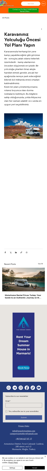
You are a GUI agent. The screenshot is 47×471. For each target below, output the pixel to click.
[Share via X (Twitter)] (11, 252)
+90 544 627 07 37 (24, 439)
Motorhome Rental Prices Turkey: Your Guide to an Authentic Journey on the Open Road (23, 296)
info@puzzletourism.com (23, 431)
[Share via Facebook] (5, 252)
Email (7, 401)
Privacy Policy (23, 426)
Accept (34, 468)
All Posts (5, 18)
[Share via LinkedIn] (16, 252)
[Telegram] (15, 388)
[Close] (44, 457)
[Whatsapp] (8, 388)
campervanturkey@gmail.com (24, 433)
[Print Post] (27, 252)
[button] (30, 4)
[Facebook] (27, 388)
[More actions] (41, 29)
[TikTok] (33, 388)
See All (40, 264)
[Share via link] (21, 252)
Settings (12, 468)
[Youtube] (39, 388)
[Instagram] (21, 388)
